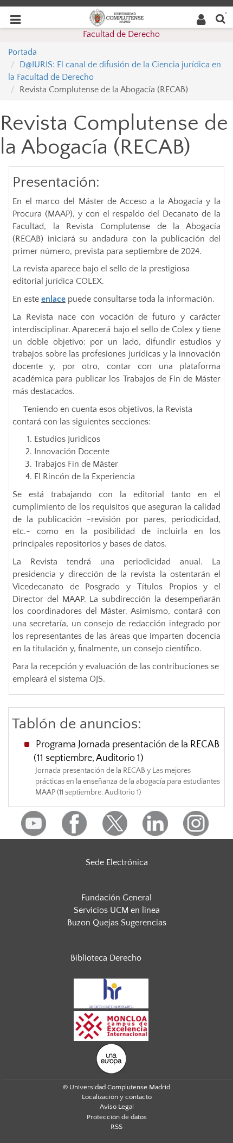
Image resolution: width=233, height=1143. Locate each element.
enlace (53, 299)
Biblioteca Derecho (105, 958)
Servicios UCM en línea (117, 910)
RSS (116, 1127)
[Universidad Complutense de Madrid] (116, 17)
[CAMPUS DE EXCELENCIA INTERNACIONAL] (111, 1025)
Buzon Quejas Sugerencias (116, 923)
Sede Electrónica (117, 862)
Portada (22, 52)
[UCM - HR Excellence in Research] (111, 993)
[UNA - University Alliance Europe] (111, 1058)
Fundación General (116, 898)
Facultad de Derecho (121, 34)
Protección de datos (117, 1117)
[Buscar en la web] (220, 18)
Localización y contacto (117, 1097)
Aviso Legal (117, 1106)
